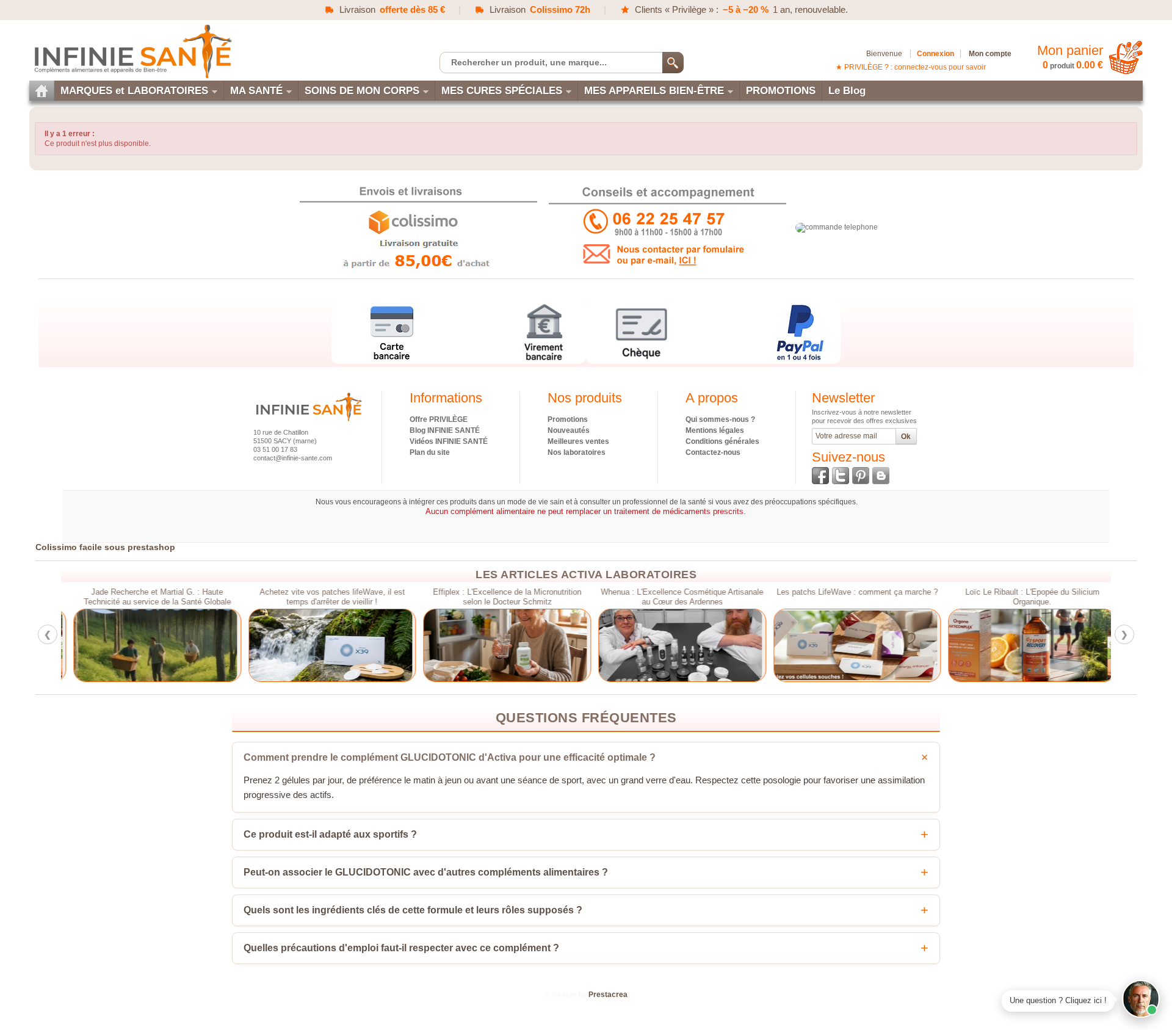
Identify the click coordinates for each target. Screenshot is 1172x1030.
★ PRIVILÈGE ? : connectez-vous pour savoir (911, 67)
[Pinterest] (860, 475)
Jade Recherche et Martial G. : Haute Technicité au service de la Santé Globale (148, 597)
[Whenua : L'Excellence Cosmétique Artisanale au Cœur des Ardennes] (674, 645)
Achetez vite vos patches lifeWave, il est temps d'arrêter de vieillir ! (323, 597)
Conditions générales (722, 441)
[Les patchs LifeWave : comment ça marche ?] (849, 645)
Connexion (935, 53)
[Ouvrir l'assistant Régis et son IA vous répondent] (1141, 999)
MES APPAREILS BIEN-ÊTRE (654, 90)
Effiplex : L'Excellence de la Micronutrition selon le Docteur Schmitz (498, 597)
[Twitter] (840, 475)
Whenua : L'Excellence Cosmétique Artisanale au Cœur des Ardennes (673, 597)
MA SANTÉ (256, 90)
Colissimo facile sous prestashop (105, 547)
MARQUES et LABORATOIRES (134, 90)
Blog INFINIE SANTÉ (445, 430)
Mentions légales (714, 430)
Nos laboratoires (577, 452)
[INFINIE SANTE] (131, 51)
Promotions (568, 419)
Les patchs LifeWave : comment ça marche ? (848, 592)
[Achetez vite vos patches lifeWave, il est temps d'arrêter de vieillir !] (324, 645)
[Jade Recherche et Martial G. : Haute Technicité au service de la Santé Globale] (149, 645)
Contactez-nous (712, 452)
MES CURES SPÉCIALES (501, 90)
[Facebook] (820, 475)
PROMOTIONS (781, 90)
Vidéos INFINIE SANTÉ (449, 441)
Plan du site (430, 452)
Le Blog (847, 90)
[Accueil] (41, 91)
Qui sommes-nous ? (720, 419)
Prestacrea (608, 994)
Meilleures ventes (578, 441)
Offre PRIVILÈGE (439, 419)
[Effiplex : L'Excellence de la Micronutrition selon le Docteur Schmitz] (498, 645)
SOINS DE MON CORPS (362, 90)
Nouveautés (569, 430)
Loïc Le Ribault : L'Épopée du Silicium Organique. (1024, 597)
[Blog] (880, 475)
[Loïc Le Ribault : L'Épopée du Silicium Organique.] (1023, 645)
